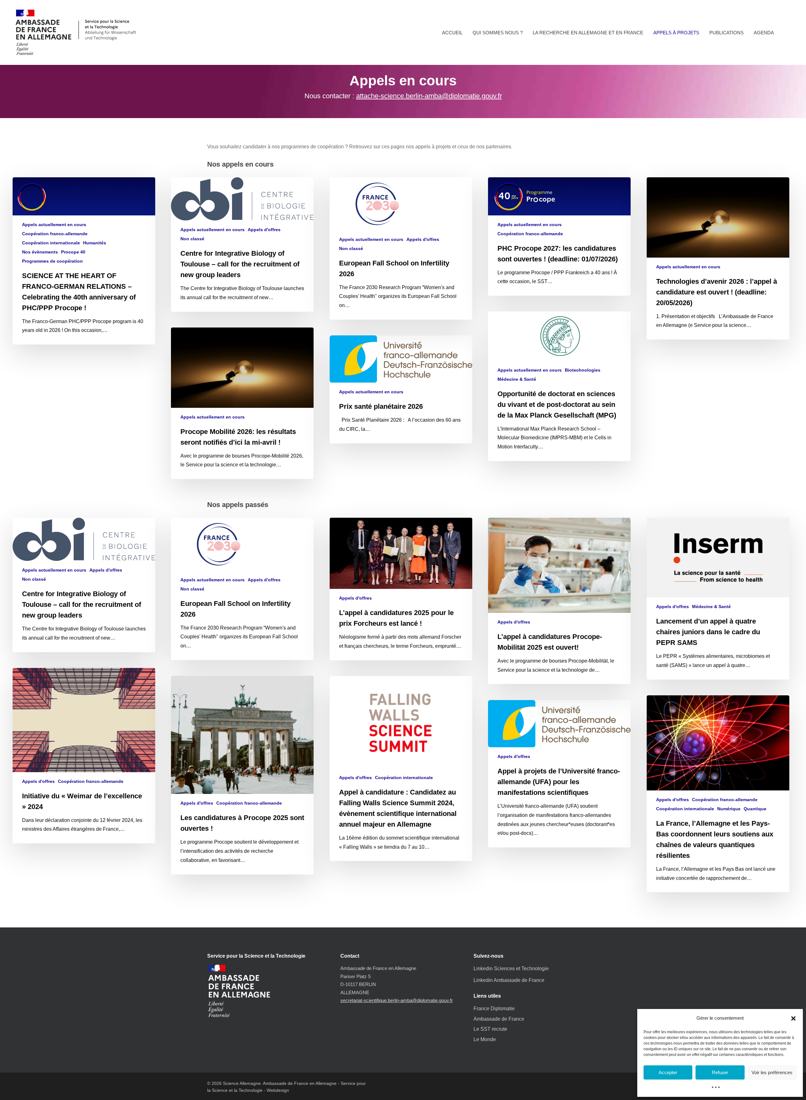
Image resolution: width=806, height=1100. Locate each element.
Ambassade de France (499, 1019)
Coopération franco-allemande (55, 233)
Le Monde (485, 1039)
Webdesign (278, 1090)
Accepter (668, 1072)
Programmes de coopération (52, 261)
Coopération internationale (51, 242)
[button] (793, 1018)
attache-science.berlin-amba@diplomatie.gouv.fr (429, 96)
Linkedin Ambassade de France (509, 980)
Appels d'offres (264, 229)
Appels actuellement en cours (54, 224)
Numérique (729, 808)
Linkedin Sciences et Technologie (511, 968)
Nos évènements (40, 251)
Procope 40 (73, 251)
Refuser (720, 1072)
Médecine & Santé (516, 379)
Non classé (192, 238)
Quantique (755, 808)
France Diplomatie (494, 1008)
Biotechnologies (582, 370)
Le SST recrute (490, 1029)
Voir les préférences (772, 1072)
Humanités (94, 242)
